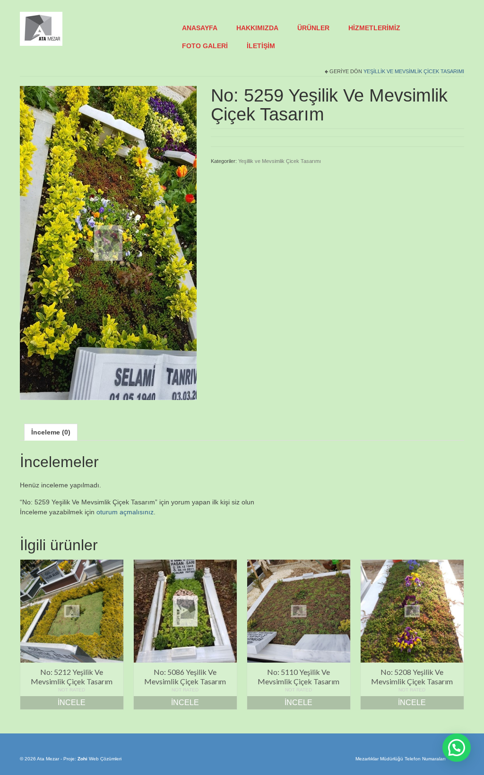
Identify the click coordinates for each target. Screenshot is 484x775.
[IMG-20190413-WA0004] (108, 242)
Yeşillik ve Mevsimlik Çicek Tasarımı (413, 71)
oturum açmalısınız (125, 512)
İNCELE (72, 702)
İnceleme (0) (50, 432)
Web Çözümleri (105, 758)
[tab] (51, 432)
